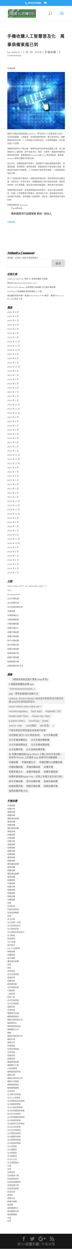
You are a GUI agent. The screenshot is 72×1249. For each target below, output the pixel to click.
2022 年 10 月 (13, 413)
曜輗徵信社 (12, 1023)
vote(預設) (31, 725)
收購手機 (48, 767)
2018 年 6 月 (13, 560)
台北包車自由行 (14, 926)
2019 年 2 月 (13, 535)
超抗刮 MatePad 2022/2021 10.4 (22, 283)
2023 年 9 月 (13, 371)
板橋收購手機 (13, 653)
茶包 (9, 968)
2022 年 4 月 (13, 438)
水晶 (9, 1166)
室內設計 (11, 945)
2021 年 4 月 (13, 484)
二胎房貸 (11, 994)
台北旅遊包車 (13, 929)
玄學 (9, 1169)
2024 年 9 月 (13, 354)
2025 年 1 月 (13, 337)
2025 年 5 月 (13, 321)
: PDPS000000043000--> (22, 689)
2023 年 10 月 (13, 367)
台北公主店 (12, 1159)
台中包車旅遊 (13, 974)
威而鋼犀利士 (13, 1208)
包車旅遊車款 (13, 1179)
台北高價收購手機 (15, 607)
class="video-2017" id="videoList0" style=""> (27, 586)
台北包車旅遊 (13, 1004)
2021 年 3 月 (13, 489)
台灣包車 (11, 1010)
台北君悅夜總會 (14, 1133)
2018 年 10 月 (13, 543)
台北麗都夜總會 (14, 1137)
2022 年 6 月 (13, 430)
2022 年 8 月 (13, 421)
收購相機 (11, 848)
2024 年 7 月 (13, 363)
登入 (21, 258)
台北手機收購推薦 (40, 740)
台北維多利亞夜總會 (16, 1124)
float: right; (36, 711)
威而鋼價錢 (12, 1214)
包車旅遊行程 (13, 1185)
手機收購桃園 (13, 624)
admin (16, 52)
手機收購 (50, 52)
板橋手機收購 (13, 649)
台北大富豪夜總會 (15, 1107)
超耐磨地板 (12, 984)
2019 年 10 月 (13, 514)
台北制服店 (12, 1153)
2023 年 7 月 (13, 375)
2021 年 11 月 (13, 459)
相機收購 (11, 815)
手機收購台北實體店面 (50, 762)
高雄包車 (11, 978)
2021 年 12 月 (13, 455)
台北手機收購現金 (18, 744)
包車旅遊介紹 (13, 1176)
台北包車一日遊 (14, 922)
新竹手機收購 (13, 641)
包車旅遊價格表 (14, 1182)
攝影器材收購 (13, 961)
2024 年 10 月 (13, 350)
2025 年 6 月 (13, 316)
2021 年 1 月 (13, 497)
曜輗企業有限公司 (15, 1020)
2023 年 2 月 (13, 396)
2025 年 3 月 (13, 329)
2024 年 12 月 (13, 342)
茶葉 (9, 965)
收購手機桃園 (13, 636)
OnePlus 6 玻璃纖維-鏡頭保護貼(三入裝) (24, 291)
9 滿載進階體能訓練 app (21, 684)
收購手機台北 (13, 628)
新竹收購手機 (13, 645)
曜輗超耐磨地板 (14, 1026)
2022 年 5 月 (13, 434)
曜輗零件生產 (13, 1013)
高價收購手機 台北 (15, 666)
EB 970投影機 (13, 948)
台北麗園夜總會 (14, 1104)
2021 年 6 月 (13, 476)
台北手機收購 (13, 599)
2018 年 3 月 (13, 573)
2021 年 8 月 (13, 468)
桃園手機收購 (13, 657)
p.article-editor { (17, 721)
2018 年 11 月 (13, 539)
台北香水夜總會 (14, 1094)
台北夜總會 (12, 1146)
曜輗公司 (11, 1042)
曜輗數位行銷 (13, 1065)
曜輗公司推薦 (13, 1081)
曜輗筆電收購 (13, 1062)
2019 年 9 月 (13, 518)
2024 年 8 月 (13, 358)
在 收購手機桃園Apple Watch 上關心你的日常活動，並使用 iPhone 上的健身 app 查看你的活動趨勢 (35, 756)
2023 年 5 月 (13, 384)
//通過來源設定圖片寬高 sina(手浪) (30, 679)
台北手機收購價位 (18, 740)
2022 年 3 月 (13, 442)
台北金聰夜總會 (14, 1140)
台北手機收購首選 (40, 744)
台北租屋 (11, 935)
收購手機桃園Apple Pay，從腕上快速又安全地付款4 (35, 776)
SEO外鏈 (11, 942)
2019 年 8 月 (13, 522)
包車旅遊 (11, 1046)
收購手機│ (33, 1244)
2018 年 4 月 (13, 568)
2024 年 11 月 (13, 346)
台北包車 (11, 919)
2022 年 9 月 (13, 417)
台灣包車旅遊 (13, 1049)
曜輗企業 (11, 1039)
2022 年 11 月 (13, 409)
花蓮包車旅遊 (13, 909)
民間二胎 (11, 997)
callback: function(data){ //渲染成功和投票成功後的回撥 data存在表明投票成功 (36, 700)
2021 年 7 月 (13, 472)
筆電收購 (11, 812)
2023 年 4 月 (13, 388)
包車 (9, 903)
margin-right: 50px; (18, 716)
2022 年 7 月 (13, 426)
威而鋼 (10, 1205)
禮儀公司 (11, 1198)
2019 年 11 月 (13, 510)
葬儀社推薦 (12, 1202)
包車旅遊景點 (13, 1189)
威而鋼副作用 (13, 1211)
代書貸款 (11, 991)
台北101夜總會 (13, 1098)
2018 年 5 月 (13, 564)
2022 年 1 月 (13, 451)
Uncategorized (13, 594)
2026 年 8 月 (13, 312)
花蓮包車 (11, 906)
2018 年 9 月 (13, 547)
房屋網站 (11, 939)
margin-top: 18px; (41, 716)
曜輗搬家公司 (13, 1029)
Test (9, 590)
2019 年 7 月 (13, 526)
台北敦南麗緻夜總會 (16, 1117)
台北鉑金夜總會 (14, 1120)
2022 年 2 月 (13, 447)
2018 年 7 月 (13, 556)
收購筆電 (11, 835)
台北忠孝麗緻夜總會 (16, 1111)
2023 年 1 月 (13, 400)
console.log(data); (18, 711)
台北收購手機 (13, 603)
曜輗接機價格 (13, 1088)
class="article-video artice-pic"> (25, 706)
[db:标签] (44, 725)
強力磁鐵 (11, 958)
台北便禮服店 (13, 1163)
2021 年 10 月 (13, 463)
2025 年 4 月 (13, 325)
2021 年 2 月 (13, 493)
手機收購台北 (13, 615)
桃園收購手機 (13, 662)
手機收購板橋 (13, 620)
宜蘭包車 (11, 981)
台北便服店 (12, 1156)
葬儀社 (10, 1195)
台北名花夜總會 (14, 1127)
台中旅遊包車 (13, 987)
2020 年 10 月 (13, 505)
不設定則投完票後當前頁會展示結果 (27, 730)
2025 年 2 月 (13, 333)
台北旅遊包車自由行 (16, 932)
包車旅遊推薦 (13, 913)
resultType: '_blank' (39, 721)
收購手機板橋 (13, 632)
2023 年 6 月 (13, 379)
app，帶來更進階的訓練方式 (23, 693)
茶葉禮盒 (11, 971)
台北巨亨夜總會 (14, 1114)
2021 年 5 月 (13, 480)
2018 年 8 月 (13, 552)
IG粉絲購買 (12, 1068)
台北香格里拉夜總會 (16, 1101)
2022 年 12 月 (13, 405)
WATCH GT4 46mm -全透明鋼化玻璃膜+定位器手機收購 (31, 287)
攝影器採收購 (13, 819)
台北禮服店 (12, 1150)
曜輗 (9, 1033)
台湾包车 (11, 1091)
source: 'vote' (15, 725)
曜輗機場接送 (13, 1017)
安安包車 (11, 1192)
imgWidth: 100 (53, 711)
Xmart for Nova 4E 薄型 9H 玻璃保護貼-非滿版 (27, 279)
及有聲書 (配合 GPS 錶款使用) (24, 735)
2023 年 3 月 (13, 392)
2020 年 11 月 (13, 501)
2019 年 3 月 (13, 531)
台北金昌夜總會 (14, 1143)
